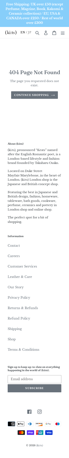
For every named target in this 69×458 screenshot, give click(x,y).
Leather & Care (20, 277)
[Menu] (62, 32)
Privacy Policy (19, 297)
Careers (14, 256)
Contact (14, 245)
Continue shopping (31, 95)
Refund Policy (19, 318)
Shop (12, 339)
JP (29, 32)
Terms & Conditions (23, 349)
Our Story (16, 287)
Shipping (15, 329)
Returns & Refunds (23, 308)
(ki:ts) (39, 445)
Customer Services (22, 266)
